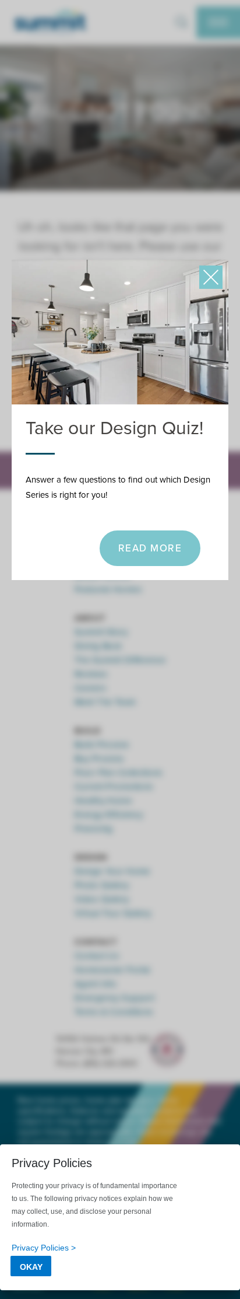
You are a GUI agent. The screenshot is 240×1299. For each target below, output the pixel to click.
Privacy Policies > (44, 1247)
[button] (211, 277)
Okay (31, 1267)
